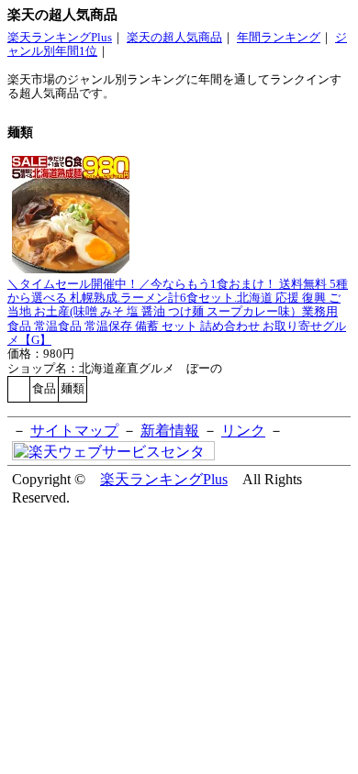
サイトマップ (74, 430)
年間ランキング (278, 37)
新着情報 (169, 430)
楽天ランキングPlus (59, 37)
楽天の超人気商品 (174, 37)
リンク (243, 430)
